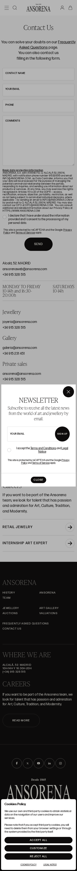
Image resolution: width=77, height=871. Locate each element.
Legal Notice (50, 864)
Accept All (38, 840)
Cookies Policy (29, 864)
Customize (38, 848)
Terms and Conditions (43, 448)
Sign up (62, 433)
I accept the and (42, 450)
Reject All (38, 856)
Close (38, 480)
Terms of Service (41, 463)
